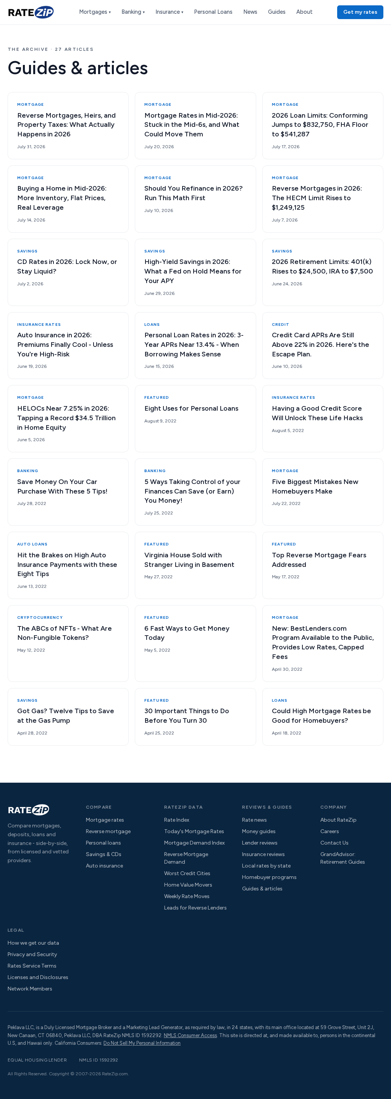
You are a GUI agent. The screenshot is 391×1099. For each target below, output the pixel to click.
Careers (329, 831)
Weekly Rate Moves (187, 896)
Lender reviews (260, 843)
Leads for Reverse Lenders (195, 908)
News (250, 11)
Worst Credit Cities (187, 873)
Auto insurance (104, 866)
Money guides (259, 831)
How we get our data (33, 943)
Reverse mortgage (108, 831)
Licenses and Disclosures (38, 977)
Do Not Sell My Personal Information (142, 1043)
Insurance (169, 11)
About (304, 11)
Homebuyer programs (269, 877)
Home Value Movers (188, 885)
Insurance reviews (263, 854)
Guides (277, 11)
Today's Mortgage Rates (194, 831)
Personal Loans (213, 11)
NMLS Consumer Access (190, 1035)
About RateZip (338, 820)
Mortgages (95, 11)
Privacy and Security (32, 954)
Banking (133, 11)
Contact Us (334, 843)
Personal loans (103, 843)
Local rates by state (266, 866)
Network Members (30, 989)
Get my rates (360, 12)
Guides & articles (262, 888)
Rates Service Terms (32, 966)
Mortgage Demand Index (194, 843)
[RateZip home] (31, 12)
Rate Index (176, 820)
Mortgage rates (105, 820)
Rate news (254, 820)
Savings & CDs (103, 854)
